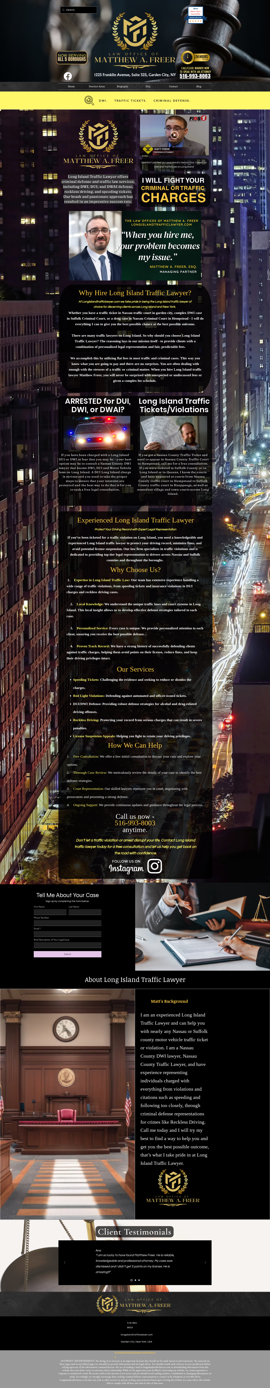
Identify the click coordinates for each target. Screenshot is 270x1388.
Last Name (74, 907)
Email (36, 928)
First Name (39, 907)
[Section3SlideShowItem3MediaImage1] (139, 1280)
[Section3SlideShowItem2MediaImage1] (134, 1280)
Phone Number (41, 918)
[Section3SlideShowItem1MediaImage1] (131, 1280)
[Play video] (174, 135)
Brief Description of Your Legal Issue (51, 940)
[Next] (205, 1262)
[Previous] (64, 1262)
